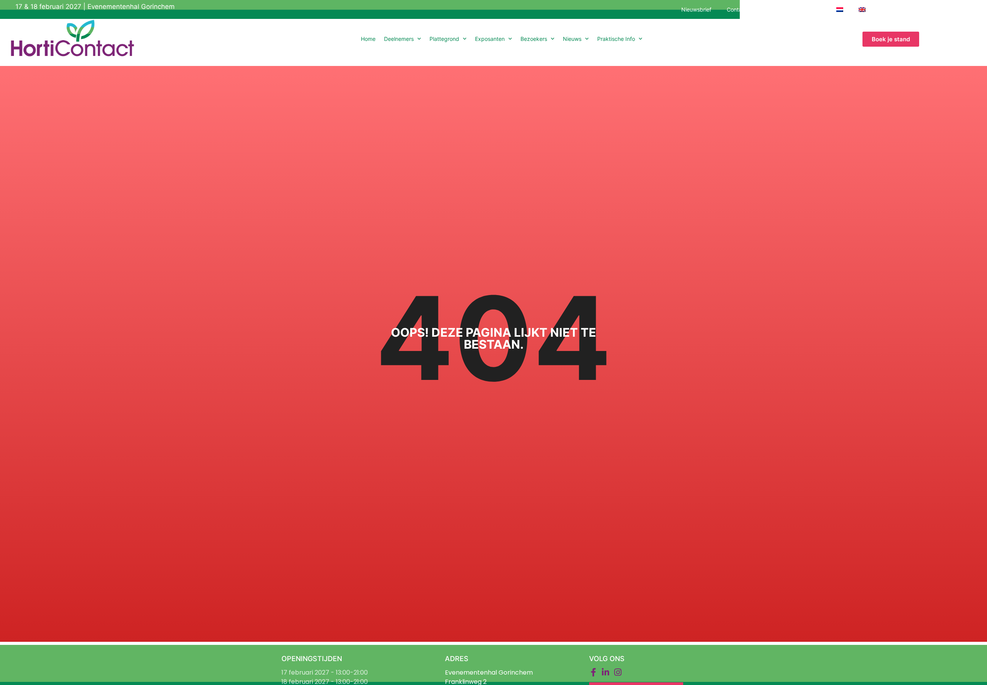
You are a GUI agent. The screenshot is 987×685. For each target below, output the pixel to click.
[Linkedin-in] (605, 672)
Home (368, 38)
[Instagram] (618, 672)
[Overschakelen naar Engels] (862, 10)
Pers (767, 9)
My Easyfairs (805, 9)
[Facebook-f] (593, 672)
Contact (737, 9)
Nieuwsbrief (696, 9)
